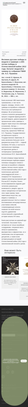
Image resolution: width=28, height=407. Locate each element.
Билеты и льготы (7, 309)
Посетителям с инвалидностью (13, 312)
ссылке (17, 362)
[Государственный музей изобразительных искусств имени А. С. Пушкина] (13, 5)
